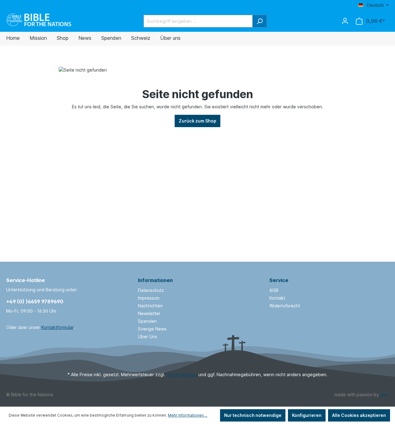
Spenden (147, 321)
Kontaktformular (57, 327)
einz (384, 394)
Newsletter (149, 313)
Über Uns (147, 336)
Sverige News (152, 328)
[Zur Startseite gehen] (39, 20)
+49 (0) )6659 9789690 (34, 301)
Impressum (149, 298)
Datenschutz (151, 290)
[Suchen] (259, 21)
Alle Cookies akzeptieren (359, 415)
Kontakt (277, 298)
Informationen (155, 280)
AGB (273, 290)
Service (278, 280)
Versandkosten (181, 374)
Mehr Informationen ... (187, 415)
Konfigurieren (307, 415)
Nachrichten (150, 305)
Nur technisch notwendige (252, 415)
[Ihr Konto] (345, 21)
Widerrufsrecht (284, 305)
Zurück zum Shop (197, 120)
